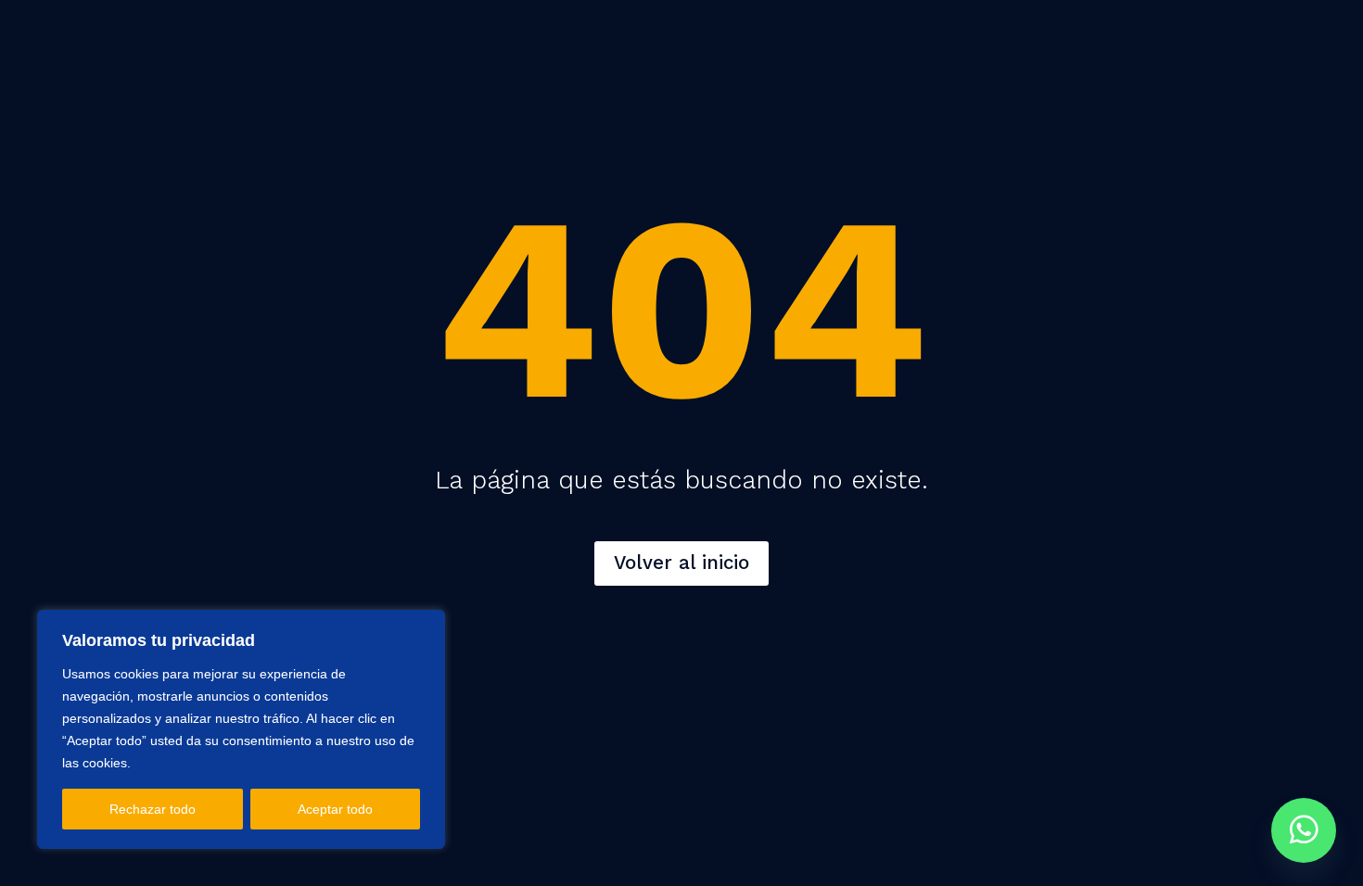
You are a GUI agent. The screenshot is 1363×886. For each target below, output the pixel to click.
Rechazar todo (152, 809)
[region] (241, 729)
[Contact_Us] (1303, 830)
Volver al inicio (681, 562)
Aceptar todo (335, 809)
